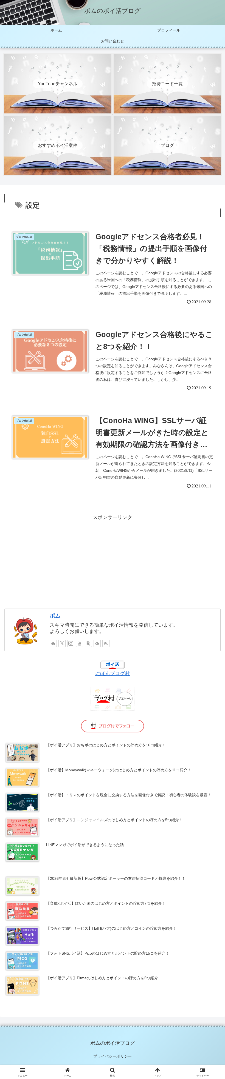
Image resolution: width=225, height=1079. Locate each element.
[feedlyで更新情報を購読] (97, 643)
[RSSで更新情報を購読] (105, 643)
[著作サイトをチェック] (53, 643)
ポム (55, 616)
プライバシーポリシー (112, 1056)
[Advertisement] (112, 560)
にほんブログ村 (112, 673)
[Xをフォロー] (62, 643)
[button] (208, 836)
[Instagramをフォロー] (70, 643)
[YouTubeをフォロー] (79, 643)
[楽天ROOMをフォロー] (88, 643)
